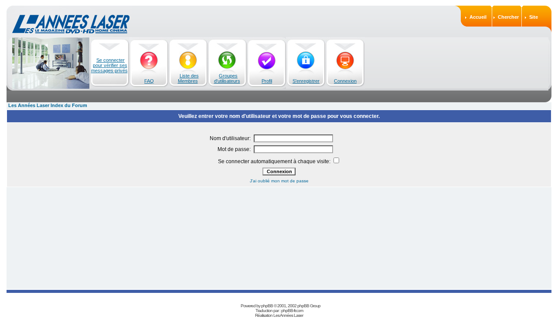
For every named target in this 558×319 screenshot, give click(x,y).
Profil (267, 81)
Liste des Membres (188, 78)
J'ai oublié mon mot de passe (279, 180)
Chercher (508, 17)
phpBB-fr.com (292, 310)
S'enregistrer (306, 81)
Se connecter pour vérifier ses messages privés (109, 65)
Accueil (478, 17)
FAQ (149, 81)
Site (533, 17)
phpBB (267, 305)
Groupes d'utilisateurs (227, 78)
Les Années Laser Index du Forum (47, 105)
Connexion (345, 81)
